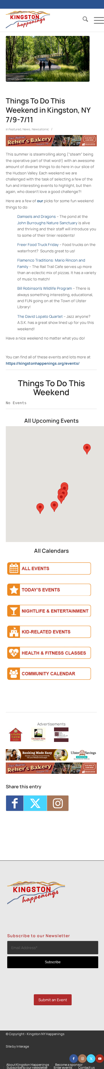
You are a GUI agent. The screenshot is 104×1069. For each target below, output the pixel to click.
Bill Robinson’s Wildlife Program (44, 288)
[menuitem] (82, 20)
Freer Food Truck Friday (38, 244)
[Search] (82, 20)
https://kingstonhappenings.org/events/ (43, 363)
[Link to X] (91, 1058)
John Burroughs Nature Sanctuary (47, 222)
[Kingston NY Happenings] (45, 20)
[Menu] (96, 20)
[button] (87, 449)
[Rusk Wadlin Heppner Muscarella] (61, 740)
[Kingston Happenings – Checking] (51, 759)
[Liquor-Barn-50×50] (16, 740)
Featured (15, 129)
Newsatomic (40, 129)
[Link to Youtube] (99, 1058)
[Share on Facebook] (14, 803)
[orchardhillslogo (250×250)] (38, 740)
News (26, 129)
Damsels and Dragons (36, 216)
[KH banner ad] (51, 144)
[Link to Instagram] (57, 803)
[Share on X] (35, 803)
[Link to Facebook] (73, 1058)
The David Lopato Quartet (40, 316)
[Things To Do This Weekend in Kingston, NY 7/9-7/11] (48, 59)
